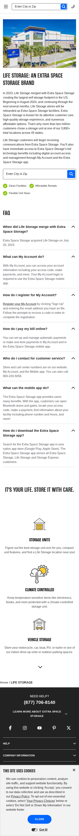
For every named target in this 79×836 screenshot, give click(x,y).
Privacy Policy (20, 796)
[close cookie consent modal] (74, 770)
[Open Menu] (5, 6)
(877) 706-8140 (39, 702)
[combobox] (41, 6)
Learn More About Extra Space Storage (37, 713)
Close (39, 819)
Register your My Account (19, 304)
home (4, 682)
